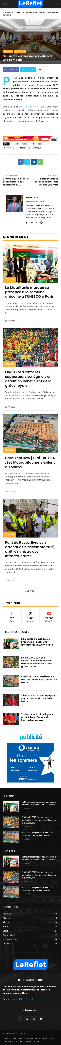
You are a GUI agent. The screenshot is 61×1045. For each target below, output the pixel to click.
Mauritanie (20, 51)
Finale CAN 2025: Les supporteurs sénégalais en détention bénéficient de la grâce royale (28, 379)
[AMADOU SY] (14, 210)
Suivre (30, 612)
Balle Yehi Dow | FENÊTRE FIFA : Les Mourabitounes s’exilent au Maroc (30, 462)
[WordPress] (41, 222)
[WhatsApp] (40, 162)
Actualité (16, 12)
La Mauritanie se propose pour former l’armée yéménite (46, 181)
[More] (40, 69)
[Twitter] (27, 162)
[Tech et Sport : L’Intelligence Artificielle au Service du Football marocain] (11, 719)
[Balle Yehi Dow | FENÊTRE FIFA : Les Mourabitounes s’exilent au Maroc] (30, 433)
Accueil (6, 12)
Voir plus (29, 591)
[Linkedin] (34, 162)
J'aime (11, 612)
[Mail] (31, 222)
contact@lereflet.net (22, 999)
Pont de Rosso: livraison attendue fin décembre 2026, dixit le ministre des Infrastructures (30, 549)
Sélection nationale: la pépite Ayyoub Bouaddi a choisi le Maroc (38, 698)
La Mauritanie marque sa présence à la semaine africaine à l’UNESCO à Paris (29, 292)
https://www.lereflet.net (35, 202)
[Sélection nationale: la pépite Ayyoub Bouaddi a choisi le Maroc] (11, 700)
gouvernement (10, 148)
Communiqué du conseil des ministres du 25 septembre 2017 (16, 181)
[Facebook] (21, 162)
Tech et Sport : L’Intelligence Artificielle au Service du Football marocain (37, 717)
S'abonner (49, 612)
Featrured (37, 144)
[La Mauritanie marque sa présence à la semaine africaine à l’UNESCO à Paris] (30, 263)
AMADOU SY (32, 197)
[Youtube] (41, 1019)
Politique (37, 148)
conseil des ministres (29, 106)
